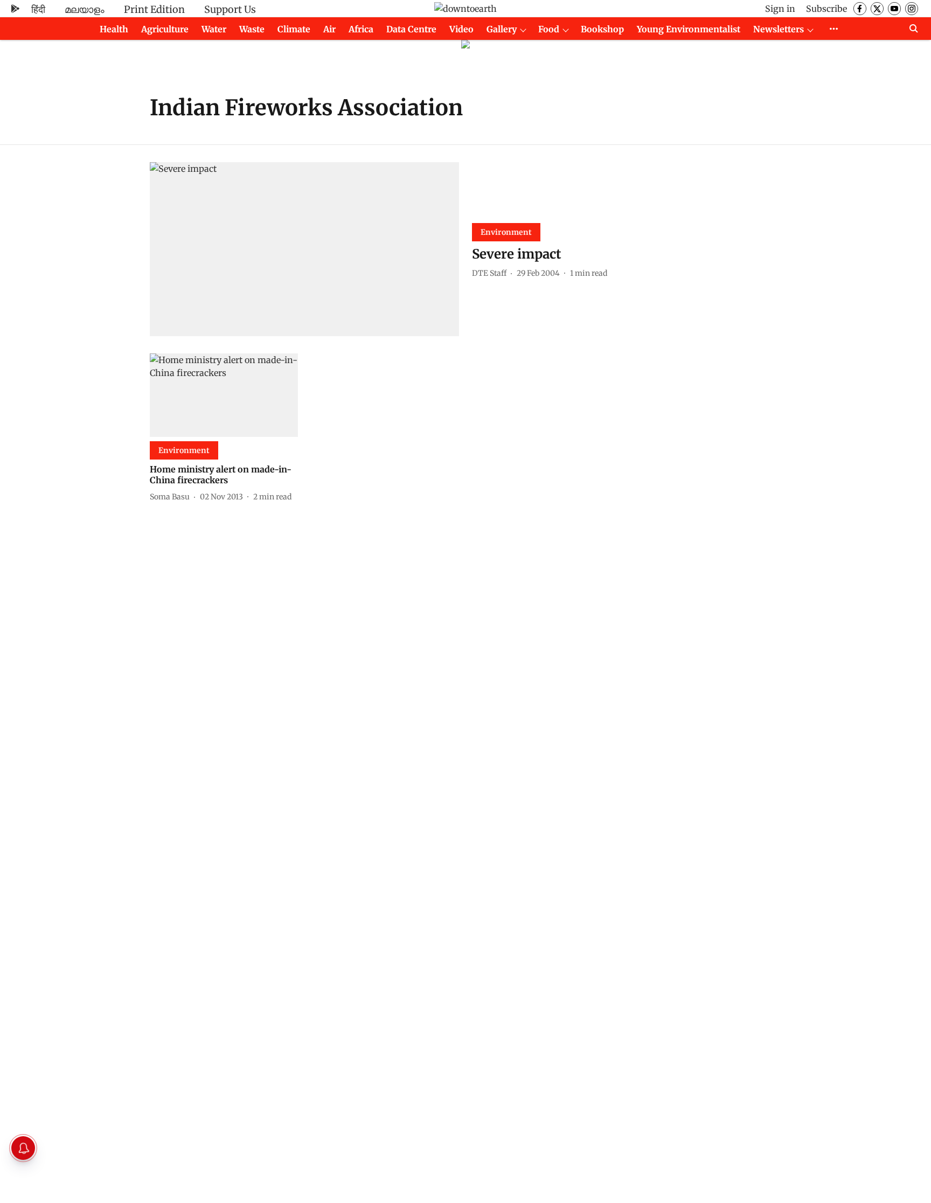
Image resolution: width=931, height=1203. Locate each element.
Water (214, 29)
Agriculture (165, 29)
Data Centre (411, 29)
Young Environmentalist (688, 29)
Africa (361, 29)
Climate (293, 29)
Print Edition (154, 9)
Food (548, 29)
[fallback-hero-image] (304, 249)
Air (329, 29)
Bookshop (602, 29)
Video (461, 29)
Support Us (230, 9)
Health (114, 29)
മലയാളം (85, 9)
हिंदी (38, 9)
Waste (252, 29)
